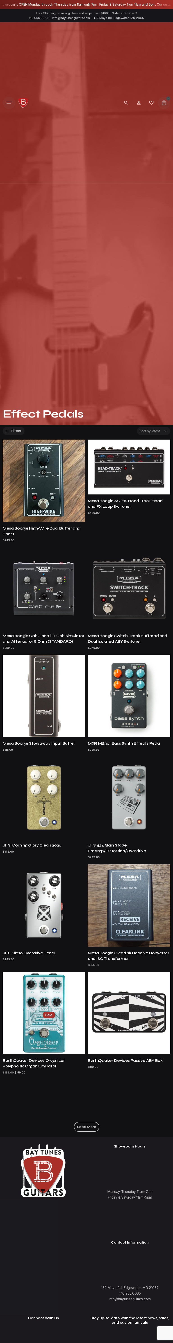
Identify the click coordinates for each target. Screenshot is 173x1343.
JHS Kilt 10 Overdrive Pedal (29, 953)
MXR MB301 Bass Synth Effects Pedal (124, 743)
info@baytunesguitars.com (71, 18)
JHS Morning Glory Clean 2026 (32, 845)
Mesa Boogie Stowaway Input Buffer (39, 743)
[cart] (164, 103)
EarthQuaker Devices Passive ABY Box (125, 1060)
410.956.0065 (38, 18)
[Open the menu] (9, 103)
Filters (16, 431)
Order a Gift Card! (124, 13)
